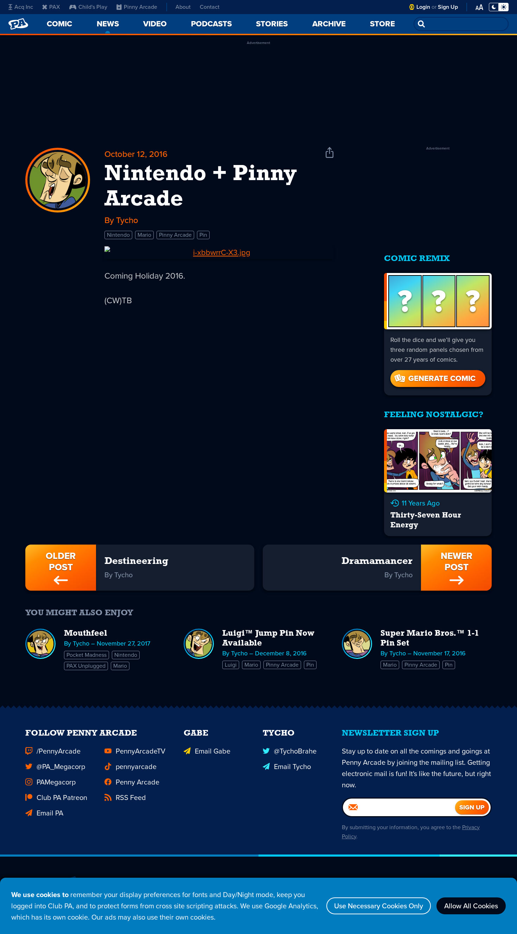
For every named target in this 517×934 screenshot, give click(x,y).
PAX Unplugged (86, 666)
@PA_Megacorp (61, 766)
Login (423, 7)
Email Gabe (212, 751)
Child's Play (92, 7)
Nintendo (118, 235)
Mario (144, 235)
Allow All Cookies (471, 906)
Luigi (231, 665)
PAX (54, 7)
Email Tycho (292, 766)
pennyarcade (136, 766)
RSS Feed (131, 797)
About (183, 7)
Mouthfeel (85, 633)
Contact (209, 7)
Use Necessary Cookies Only (378, 906)
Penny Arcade (137, 782)
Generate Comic (441, 378)
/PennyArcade (59, 751)
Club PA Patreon (62, 797)
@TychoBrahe (295, 751)
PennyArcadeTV (140, 751)
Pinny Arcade (140, 7)
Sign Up (448, 7)
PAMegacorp (56, 782)
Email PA (50, 813)
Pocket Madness (86, 655)
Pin (203, 235)
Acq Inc (23, 7)
